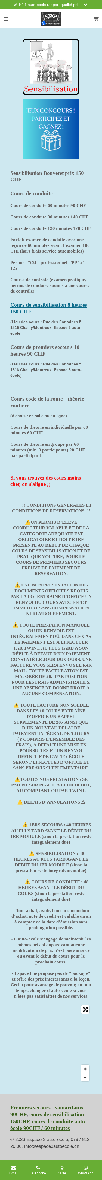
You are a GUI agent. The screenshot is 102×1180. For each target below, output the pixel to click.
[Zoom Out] (85, 1077)
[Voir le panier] (96, 18)
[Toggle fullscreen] (85, 1009)
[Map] (51, 1043)
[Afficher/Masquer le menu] (6, 18)
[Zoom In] (85, 1069)
